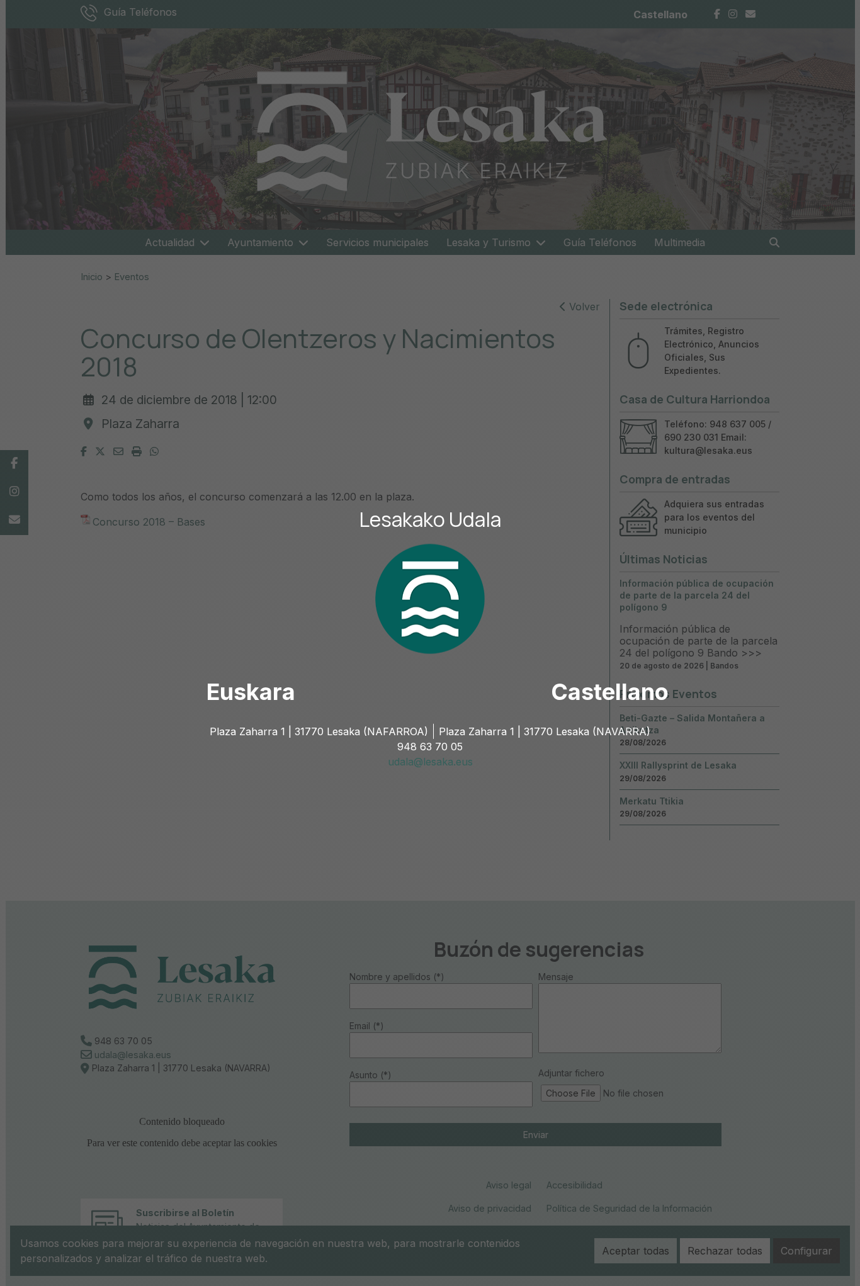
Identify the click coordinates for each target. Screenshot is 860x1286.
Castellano (610, 692)
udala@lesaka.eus (430, 761)
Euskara (251, 692)
